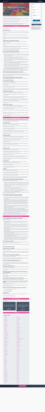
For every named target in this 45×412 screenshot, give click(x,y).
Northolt (18, 373)
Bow (5, 356)
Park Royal (18, 344)
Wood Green (18, 341)
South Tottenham (19, 327)
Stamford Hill (18, 324)
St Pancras (6, 369)
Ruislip (17, 380)
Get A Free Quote (16, 312)
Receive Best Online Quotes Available (16, 117)
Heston (18, 363)
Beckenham (6, 320)
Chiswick (18, 328)
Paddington (6, 373)
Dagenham (18, 345)
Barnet (17, 372)
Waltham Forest (19, 342)
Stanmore (18, 377)
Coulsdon (18, 323)
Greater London (6, 338)
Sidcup (5, 357)
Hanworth (18, 364)
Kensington (6, 372)
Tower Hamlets (6, 341)
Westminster (6, 342)
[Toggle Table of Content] (9, 28)
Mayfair (5, 355)
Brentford (18, 343)
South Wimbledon (7, 354)
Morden (5, 358)
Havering (18, 375)
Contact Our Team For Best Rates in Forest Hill (16, 216)
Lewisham (6, 319)
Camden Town (6, 375)
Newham (6, 371)
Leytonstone (18, 326)
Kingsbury (18, 355)
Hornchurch (18, 362)
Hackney (6, 368)
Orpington (6, 374)
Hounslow (18, 359)
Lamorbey (6, 360)
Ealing (17, 356)
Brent (17, 347)
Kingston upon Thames (19, 339)
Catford (5, 318)
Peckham (6, 321)
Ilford (17, 329)
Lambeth (6, 323)
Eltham (5, 336)
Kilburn (18, 325)
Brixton (5, 322)
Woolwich (6, 352)
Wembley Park (18, 357)
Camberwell (6, 325)
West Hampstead (19, 330)
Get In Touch (36, 24)
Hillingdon (18, 378)
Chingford (18, 358)
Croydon (6, 339)
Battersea (6, 343)
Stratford (6, 370)
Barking (18, 322)
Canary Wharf (6, 335)
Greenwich (6, 326)
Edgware (18, 374)
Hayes (17, 376)
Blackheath (6, 324)
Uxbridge (18, 381)
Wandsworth (6, 353)
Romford (18, 360)
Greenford (18, 361)
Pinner (17, 379)
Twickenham (18, 346)
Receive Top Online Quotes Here (16, 298)
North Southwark (7, 337)
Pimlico (5, 340)
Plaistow (6, 359)
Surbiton (18, 340)
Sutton (5, 377)
